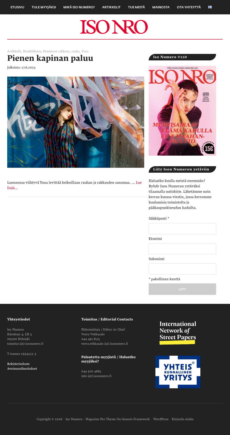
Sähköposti (159, 218)
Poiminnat (50, 51)
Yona (85, 51)
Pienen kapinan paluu (50, 58)
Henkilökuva (32, 51)
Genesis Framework (136, 419)
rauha (75, 51)
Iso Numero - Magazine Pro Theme (91, 419)
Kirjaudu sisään (183, 419)
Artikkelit (14, 51)
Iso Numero (115, 27)
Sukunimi (156, 259)
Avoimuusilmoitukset (22, 369)
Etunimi (155, 238)
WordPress (160, 419)
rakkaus (63, 51)
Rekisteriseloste (18, 364)
